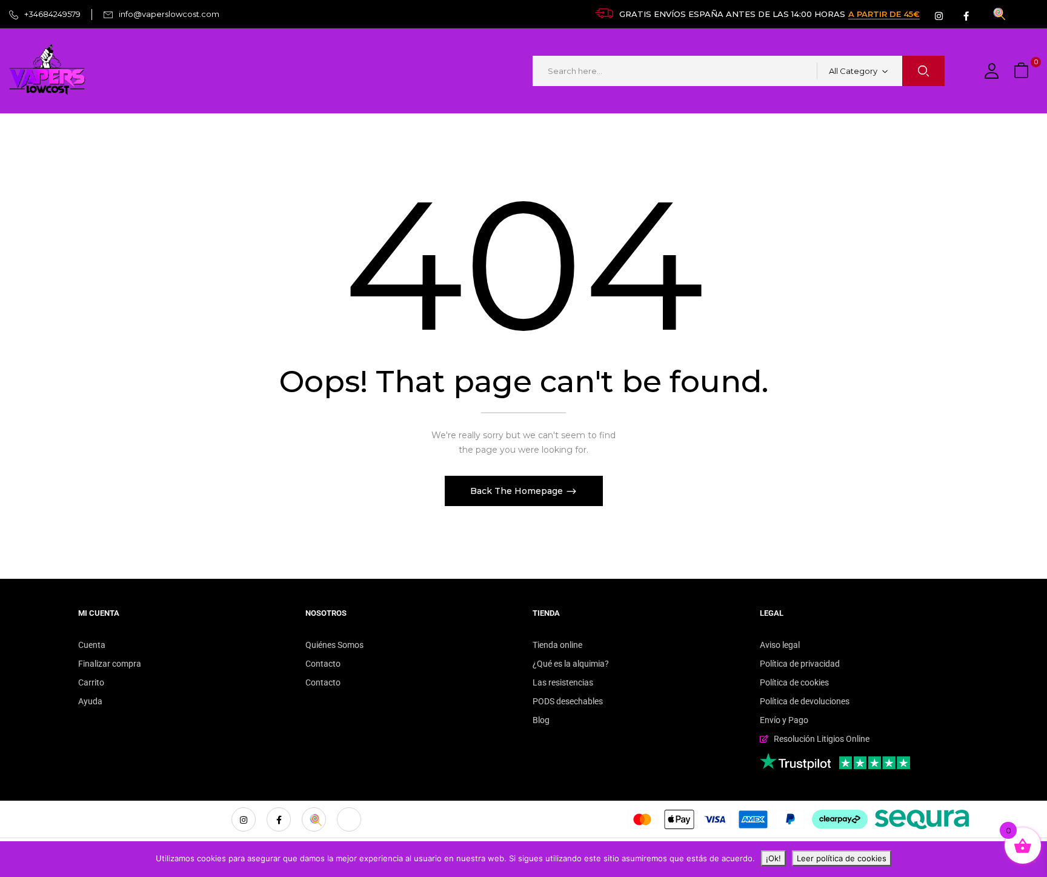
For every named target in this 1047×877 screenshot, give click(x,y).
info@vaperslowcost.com (169, 14)
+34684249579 (52, 14)
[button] (1023, 71)
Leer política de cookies (841, 858)
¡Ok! (773, 858)
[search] (923, 71)
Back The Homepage (517, 490)
